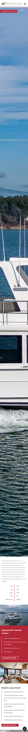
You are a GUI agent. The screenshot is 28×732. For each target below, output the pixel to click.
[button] (24, 3)
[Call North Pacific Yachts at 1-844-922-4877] (25, 729)
